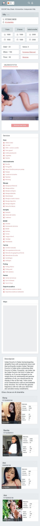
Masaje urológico (10, 191)
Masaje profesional (11, 186)
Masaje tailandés (10, 193)
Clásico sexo (9, 142)
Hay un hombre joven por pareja (14, 169)
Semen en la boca (10, 278)
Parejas (7, 172)
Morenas (26, 57)
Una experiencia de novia (12, 250)
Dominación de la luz (11, 226)
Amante (7, 223)
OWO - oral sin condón (12, 148)
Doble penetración (10, 153)
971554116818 (10, 19)
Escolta (7, 164)
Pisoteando (8, 241)
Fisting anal (8, 269)
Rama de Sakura (10, 206)
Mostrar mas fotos (20, 125)
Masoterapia (9, 196)
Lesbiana (8, 217)
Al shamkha (19, 9)
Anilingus (8, 260)
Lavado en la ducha (11, 174)
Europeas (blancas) (29, 52)
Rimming (8, 179)
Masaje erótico (9, 188)
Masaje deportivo (10, 201)
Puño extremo (9, 272)
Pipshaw (7, 177)
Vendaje (7, 239)
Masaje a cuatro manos (12, 198)
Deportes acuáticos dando (13, 289)
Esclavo (7, 231)
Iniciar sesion (32, 2)
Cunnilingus (8, 258)
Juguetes (8, 155)
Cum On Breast (9, 280)
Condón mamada (10, 247)
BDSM (7, 229)
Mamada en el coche (11, 255)
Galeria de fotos (10, 65)
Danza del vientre (10, 215)
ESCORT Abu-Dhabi (8, 9)
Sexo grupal (9, 150)
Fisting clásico (9, 266)
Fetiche (7, 158)
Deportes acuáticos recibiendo (14, 292)
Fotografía (8, 167)
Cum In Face (9, 283)
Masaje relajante (10, 203)
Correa (7, 234)
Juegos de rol (9, 236)
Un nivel (7, 145)
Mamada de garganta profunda (14, 253)
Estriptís (7, 212)
